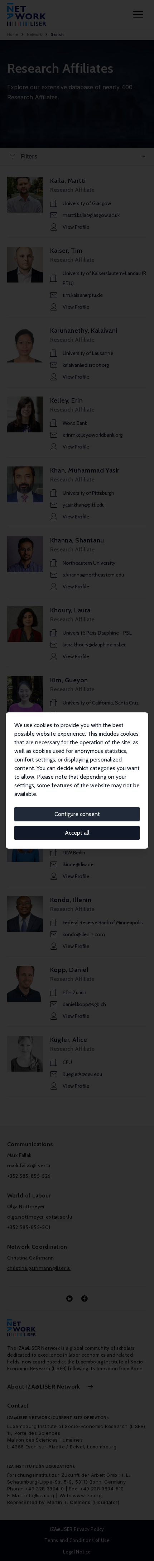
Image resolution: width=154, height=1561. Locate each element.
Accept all (77, 832)
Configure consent (77, 814)
